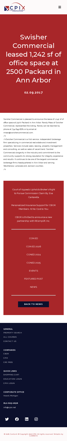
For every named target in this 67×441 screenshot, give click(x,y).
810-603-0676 (10, 403)
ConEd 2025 (33, 262)
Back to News (33, 304)
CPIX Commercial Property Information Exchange (18, 7)
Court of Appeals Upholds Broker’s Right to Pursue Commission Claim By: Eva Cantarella (33, 193)
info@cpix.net (9, 407)
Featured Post (33, 278)
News (33, 287)
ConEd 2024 (33, 254)
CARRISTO (33, 436)
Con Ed (33, 238)
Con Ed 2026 (33, 246)
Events (33, 270)
